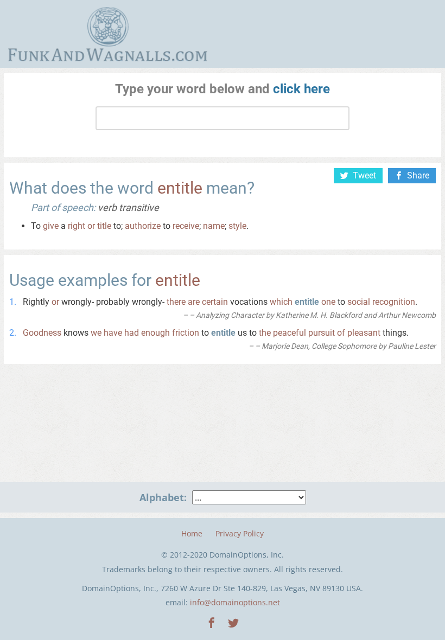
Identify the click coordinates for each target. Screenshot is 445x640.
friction (185, 333)
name (214, 226)
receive (186, 226)
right (76, 226)
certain (215, 302)
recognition (393, 302)
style (237, 226)
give (51, 226)
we (96, 333)
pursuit (321, 333)
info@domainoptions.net (235, 602)
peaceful (289, 333)
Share (418, 175)
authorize (143, 226)
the (265, 333)
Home (191, 533)
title (104, 226)
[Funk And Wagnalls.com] (107, 34)
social (358, 302)
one (328, 302)
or (91, 226)
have (113, 333)
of (341, 333)
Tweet (364, 175)
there (176, 302)
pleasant (363, 333)
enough (155, 333)
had (131, 333)
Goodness (42, 333)
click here (301, 89)
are (194, 302)
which (281, 302)
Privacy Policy (239, 533)
